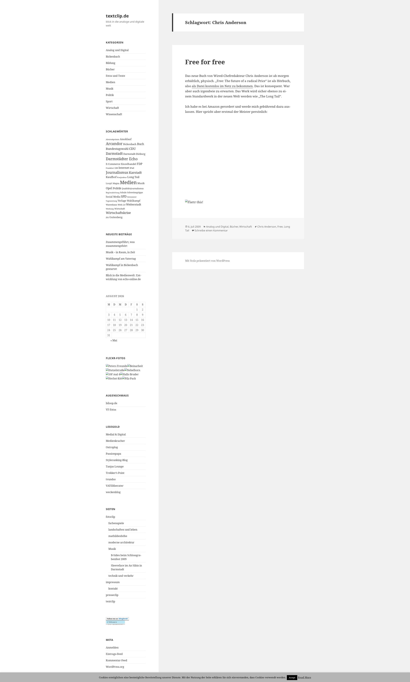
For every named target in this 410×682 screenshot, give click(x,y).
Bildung (110, 63)
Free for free (205, 62)
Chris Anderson (266, 226)
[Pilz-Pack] (129, 378)
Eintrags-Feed (114, 654)
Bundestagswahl (117, 149)
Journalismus (117, 172)
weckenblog (113, 492)
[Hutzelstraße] (115, 370)
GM (116, 167)
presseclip (112, 595)
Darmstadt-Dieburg (134, 153)
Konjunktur (122, 177)
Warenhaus (111, 204)
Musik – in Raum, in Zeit (120, 252)
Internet (124, 168)
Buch (140, 144)
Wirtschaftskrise (118, 213)
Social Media (113, 196)
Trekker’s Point (115, 473)
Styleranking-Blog (117, 460)
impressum (113, 582)
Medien (110, 82)
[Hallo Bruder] (129, 374)
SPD (124, 196)
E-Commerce (113, 164)
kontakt (113, 588)
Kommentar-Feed (116, 660)
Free (280, 226)
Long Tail (133, 177)
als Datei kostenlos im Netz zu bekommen (222, 86)
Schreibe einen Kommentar (211, 230)
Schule (123, 192)
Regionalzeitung (112, 192)
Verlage (122, 200)
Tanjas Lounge (115, 466)
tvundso (111, 479)
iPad (132, 167)
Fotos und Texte (115, 76)
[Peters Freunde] (116, 366)
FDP (139, 164)
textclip (110, 601)
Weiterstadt (133, 204)
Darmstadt (114, 153)
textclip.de (117, 16)
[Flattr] (238, 202)
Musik (109, 88)
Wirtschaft (112, 108)
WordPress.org (115, 667)
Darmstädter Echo (122, 158)
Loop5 (109, 183)
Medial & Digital (116, 434)
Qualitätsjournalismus (133, 188)
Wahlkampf (133, 200)
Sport (109, 101)
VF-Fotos (111, 409)
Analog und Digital (117, 50)
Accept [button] (292, 677)
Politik (110, 95)
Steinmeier (131, 197)
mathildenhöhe (117, 536)
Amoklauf (125, 139)
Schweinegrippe (135, 192)
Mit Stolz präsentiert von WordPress (207, 260)
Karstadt (135, 172)
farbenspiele (116, 523)
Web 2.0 (121, 204)
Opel (109, 188)
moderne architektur (121, 542)
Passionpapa (113, 453)
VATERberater (114, 485)
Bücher (110, 69)
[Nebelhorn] (132, 370)
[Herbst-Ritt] (114, 378)
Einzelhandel (128, 164)
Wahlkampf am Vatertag (121, 258)
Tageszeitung (111, 201)
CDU (132, 148)
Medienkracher (115, 441)
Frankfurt (110, 168)
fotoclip (110, 517)
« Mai (114, 340)
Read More (304, 677)
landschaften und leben (122, 529)
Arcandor (114, 143)
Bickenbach (113, 56)
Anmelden (112, 647)
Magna (116, 183)
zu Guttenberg (114, 217)
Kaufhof (111, 177)
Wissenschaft (114, 114)
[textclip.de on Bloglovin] (117, 618)
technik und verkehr (121, 576)
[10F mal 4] (113, 374)
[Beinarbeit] (135, 366)
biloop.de (111, 403)
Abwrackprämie (112, 139)
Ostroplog (112, 447)
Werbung (110, 209)
